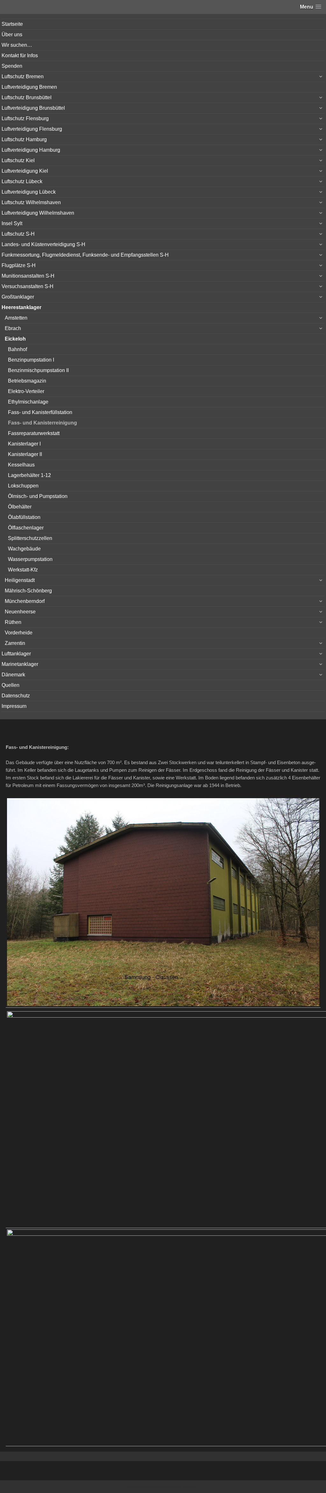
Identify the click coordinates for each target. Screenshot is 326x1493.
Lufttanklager (16, 653)
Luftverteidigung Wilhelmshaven (38, 213)
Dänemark (13, 674)
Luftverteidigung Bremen (29, 87)
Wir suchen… (17, 45)
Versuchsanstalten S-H (27, 286)
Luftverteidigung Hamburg (31, 150)
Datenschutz (16, 695)
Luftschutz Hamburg (24, 139)
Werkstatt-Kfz (23, 569)
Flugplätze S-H (19, 265)
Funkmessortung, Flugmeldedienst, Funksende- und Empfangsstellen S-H (85, 255)
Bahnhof (17, 349)
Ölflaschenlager (26, 527)
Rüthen (13, 622)
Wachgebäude (24, 548)
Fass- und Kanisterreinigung (42, 422)
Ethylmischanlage (28, 401)
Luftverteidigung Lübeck (29, 192)
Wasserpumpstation (30, 559)
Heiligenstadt (20, 580)
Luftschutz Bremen (23, 76)
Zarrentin (15, 643)
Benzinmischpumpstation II (38, 370)
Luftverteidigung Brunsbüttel (33, 108)
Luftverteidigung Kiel (25, 171)
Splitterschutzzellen (30, 538)
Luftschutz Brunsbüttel (27, 97)
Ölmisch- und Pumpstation (37, 496)
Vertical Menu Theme (175, 1487)
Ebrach (13, 328)
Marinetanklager (20, 664)
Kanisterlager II (25, 454)
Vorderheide (18, 632)
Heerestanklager (21, 307)
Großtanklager (18, 297)
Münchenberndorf (25, 601)
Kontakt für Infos (20, 55)
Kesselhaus (21, 464)
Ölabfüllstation (24, 517)
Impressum (14, 706)
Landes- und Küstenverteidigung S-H (43, 244)
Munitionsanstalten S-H (28, 276)
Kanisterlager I (24, 443)
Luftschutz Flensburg (25, 118)
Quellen (10, 685)
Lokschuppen (23, 485)
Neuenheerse (20, 611)
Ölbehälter (20, 506)
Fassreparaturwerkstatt (34, 433)
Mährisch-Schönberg (28, 590)
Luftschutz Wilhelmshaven (31, 202)
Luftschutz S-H (18, 234)
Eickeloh (15, 339)
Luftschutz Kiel (18, 160)
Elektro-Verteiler (26, 391)
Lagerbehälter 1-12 (29, 475)
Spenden (12, 66)
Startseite (12, 24)
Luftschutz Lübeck (22, 181)
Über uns (12, 34)
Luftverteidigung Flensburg (32, 129)
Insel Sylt (12, 223)
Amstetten (16, 318)
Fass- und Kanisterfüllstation (40, 412)
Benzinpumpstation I (31, 360)
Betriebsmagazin (27, 381)
